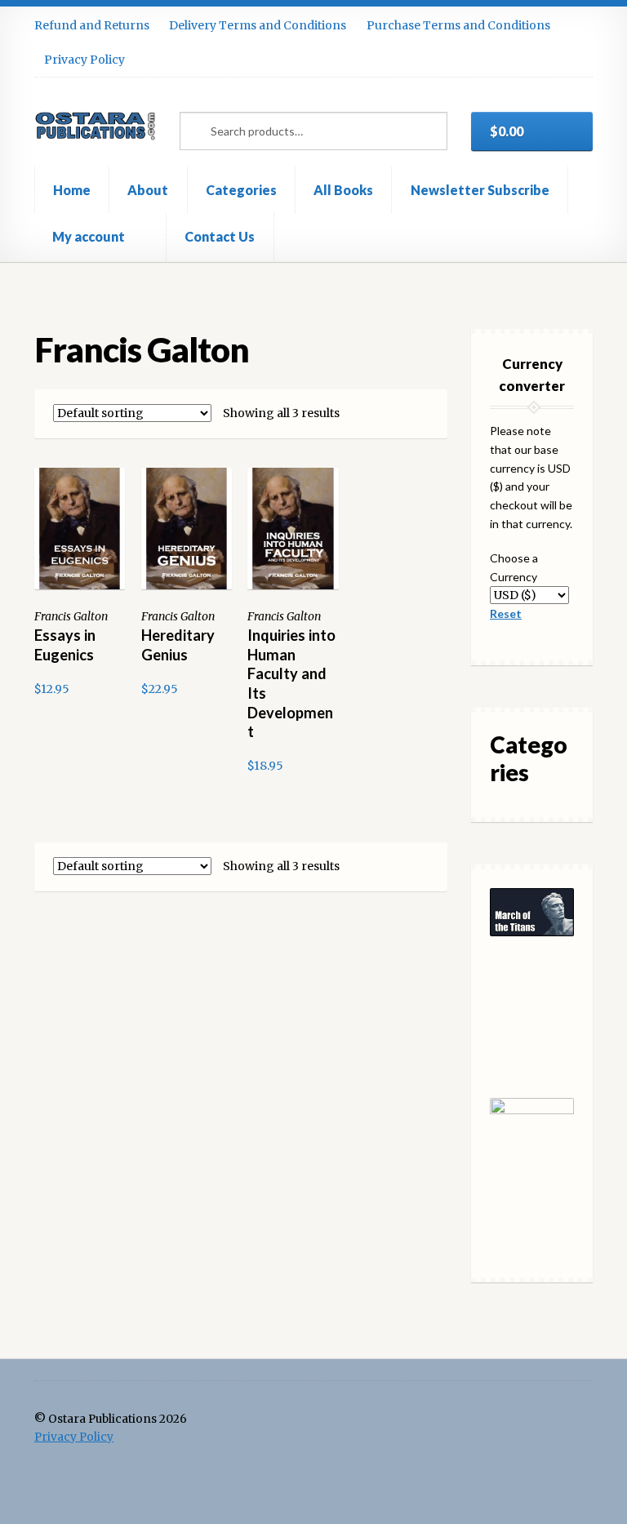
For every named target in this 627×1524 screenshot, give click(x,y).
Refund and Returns (91, 25)
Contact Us (220, 236)
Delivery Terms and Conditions (257, 25)
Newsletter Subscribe (480, 190)
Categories (241, 190)
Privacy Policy (84, 59)
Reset (506, 613)
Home (72, 190)
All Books (343, 190)
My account (88, 236)
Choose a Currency (514, 567)
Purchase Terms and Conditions (458, 25)
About (147, 190)
